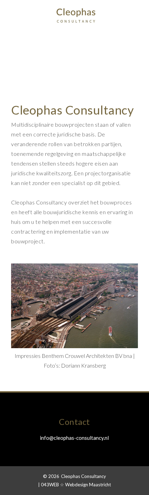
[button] (14, 12)
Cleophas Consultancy (83, 476)
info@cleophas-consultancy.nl (74, 438)
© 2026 (51, 476)
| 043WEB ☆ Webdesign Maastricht (74, 484)
